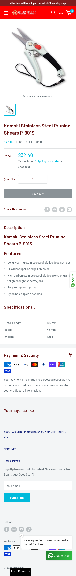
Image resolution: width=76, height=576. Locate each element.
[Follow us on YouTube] (21, 529)
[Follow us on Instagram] (14, 529)
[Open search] (53, 13)
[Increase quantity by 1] (43, 179)
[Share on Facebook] (47, 209)
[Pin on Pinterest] (54, 209)
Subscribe (17, 497)
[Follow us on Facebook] (6, 529)
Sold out (38, 194)
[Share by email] (69, 209)
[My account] (61, 13)
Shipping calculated (47, 161)
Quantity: (10, 179)
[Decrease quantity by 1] (22, 179)
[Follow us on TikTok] (29, 529)
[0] (68, 12)
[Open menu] (6, 13)
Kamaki (9, 142)
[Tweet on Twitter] (62, 209)
